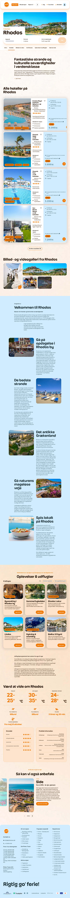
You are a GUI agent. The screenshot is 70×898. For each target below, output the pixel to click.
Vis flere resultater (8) (35, 248)
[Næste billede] (21, 591)
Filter (40, 581)
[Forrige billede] (5, 591)
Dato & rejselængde (46, 39)
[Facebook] (24, 893)
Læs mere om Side (42, 803)
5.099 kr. (49, 201)
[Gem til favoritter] (45, 101)
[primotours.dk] (6, 831)
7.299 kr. (49, 239)
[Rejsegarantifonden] (7, 893)
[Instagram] (27, 893)
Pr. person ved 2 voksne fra (55, 121)
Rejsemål (7, 39)
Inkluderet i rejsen (37, 121)
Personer (26, 39)
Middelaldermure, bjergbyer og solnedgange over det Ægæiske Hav (35, 572)
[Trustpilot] (17, 893)
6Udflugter (7, 581)
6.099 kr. (53, 128)
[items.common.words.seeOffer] (64, 164)
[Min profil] (64, 4)
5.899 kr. (49, 164)
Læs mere (18, 612)
